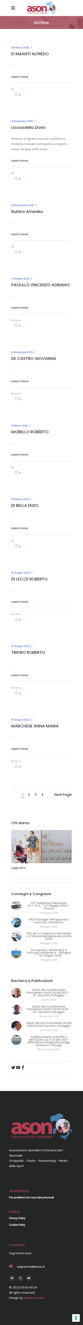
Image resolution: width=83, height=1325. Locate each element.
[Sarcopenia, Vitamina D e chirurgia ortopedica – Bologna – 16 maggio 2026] (16, 953)
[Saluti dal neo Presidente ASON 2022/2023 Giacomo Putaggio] (16, 1026)
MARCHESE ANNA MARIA (35, 726)
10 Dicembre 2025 (22, 121)
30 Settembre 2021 (48, 1049)
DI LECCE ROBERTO (29, 579)
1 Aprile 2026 (48, 999)
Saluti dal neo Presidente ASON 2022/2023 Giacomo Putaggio (49, 1024)
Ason (18, 320)
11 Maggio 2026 (49, 926)
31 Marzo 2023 (19, 425)
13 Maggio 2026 (48, 912)
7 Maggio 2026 (49, 959)
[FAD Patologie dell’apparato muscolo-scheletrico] (16, 922)
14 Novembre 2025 (22, 205)
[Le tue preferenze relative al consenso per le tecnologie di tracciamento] (76, 1318)
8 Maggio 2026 (49, 943)
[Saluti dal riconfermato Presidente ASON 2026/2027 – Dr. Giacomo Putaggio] (16, 993)
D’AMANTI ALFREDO (30, 54)
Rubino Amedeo (27, 211)
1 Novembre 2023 (48, 1016)
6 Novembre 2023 (22, 352)
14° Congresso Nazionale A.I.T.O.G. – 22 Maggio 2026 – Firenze (49, 905)
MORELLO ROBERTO (30, 432)
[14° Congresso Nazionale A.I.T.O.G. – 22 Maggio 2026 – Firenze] (16, 906)
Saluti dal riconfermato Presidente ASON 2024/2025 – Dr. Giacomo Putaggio (49, 1009)
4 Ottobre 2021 (48, 1030)
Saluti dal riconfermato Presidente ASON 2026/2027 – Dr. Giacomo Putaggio (49, 992)
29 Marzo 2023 (20, 499)
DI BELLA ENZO (24, 505)
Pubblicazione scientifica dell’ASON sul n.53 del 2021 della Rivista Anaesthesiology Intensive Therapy (48, 1041)
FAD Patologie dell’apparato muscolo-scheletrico (49, 920)
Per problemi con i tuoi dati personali (31, 1197)
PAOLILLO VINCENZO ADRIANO (40, 285)
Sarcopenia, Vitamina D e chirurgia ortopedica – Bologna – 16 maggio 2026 (49, 952)
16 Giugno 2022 (20, 572)
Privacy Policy (17, 1218)
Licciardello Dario (28, 127)
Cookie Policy (17, 1224)
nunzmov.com (34, 1298)
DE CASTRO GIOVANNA (33, 358)
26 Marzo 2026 (20, 47)
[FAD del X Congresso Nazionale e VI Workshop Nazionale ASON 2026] (16, 936)
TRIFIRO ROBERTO (28, 652)
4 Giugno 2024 (20, 278)
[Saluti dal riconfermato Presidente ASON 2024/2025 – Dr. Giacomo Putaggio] (16, 1010)
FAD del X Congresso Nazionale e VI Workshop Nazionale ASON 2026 (48, 936)
